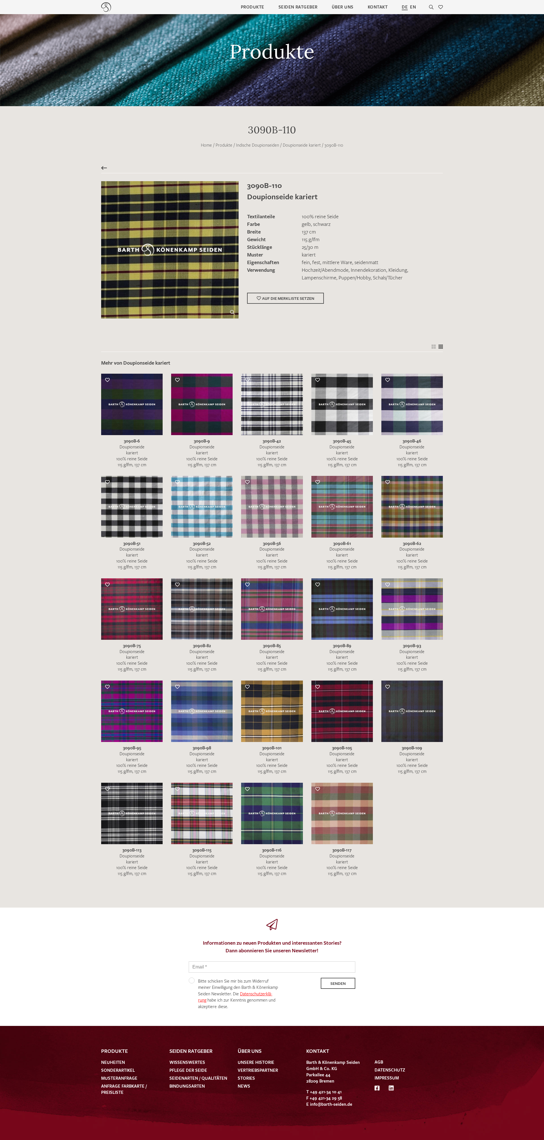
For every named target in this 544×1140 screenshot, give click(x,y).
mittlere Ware (337, 262)
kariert (309, 254)
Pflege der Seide (188, 1070)
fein (306, 262)
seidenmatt (366, 262)
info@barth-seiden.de (331, 1104)
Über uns (343, 7)
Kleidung (397, 269)
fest (316, 262)
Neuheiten (113, 1062)
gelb (306, 224)
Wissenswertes (187, 1062)
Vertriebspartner (258, 1070)
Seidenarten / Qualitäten (198, 1078)
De (405, 7)
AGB (379, 1062)
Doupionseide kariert (302, 145)
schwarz (321, 224)
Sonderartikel (118, 1070)
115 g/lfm (311, 239)
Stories (246, 1078)
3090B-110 (333, 145)
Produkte (252, 7)
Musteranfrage (119, 1078)
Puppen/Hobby (355, 277)
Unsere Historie (256, 1062)
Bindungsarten (187, 1086)
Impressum (387, 1078)
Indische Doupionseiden (257, 145)
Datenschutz (390, 1070)
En (413, 7)
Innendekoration (368, 269)
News (244, 1086)
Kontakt (378, 7)
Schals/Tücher (388, 277)
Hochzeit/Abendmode (325, 269)
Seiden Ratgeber (298, 7)
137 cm (309, 231)
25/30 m (310, 246)
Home (206, 145)
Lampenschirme (319, 277)
